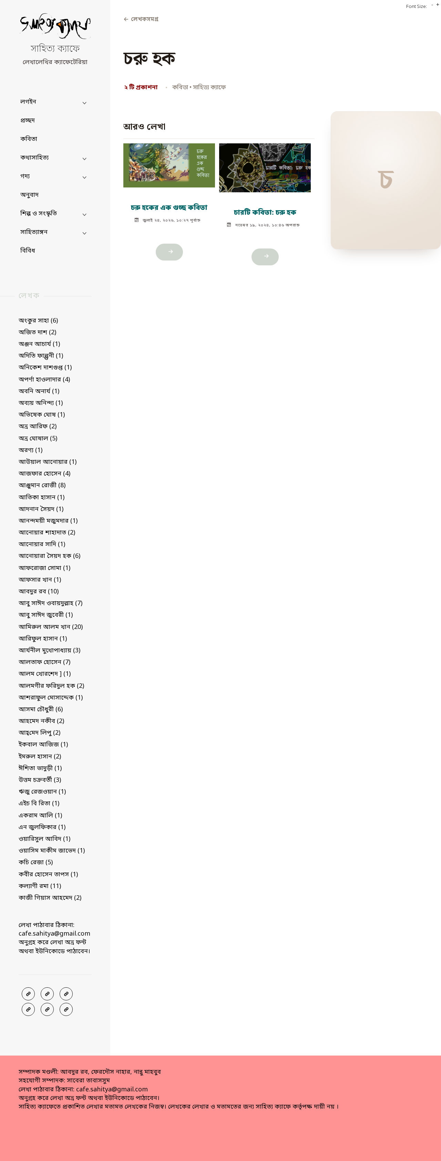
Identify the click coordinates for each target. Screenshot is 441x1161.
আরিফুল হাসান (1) (43, 639)
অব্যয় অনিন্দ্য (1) (41, 403)
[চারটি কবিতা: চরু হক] (265, 164)
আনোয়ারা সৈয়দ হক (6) (49, 556)
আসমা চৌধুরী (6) (41, 709)
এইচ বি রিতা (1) (39, 804)
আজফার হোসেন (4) (44, 474)
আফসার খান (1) (40, 580)
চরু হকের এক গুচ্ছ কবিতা (169, 208)
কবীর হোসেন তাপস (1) (48, 874)
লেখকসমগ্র (140, 19)
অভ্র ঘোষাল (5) (38, 439)
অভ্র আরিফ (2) (38, 426)
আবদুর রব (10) (39, 592)
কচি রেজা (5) (36, 862)
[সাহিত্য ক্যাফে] (55, 27)
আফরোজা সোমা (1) (44, 568)
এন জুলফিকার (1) (42, 827)
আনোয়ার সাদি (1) (42, 544)
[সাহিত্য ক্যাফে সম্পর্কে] (28, 1009)
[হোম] (66, 1009)
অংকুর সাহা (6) (38, 321)
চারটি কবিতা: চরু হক (265, 212)
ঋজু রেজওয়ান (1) (42, 792)
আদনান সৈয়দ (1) (41, 509)
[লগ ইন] (47, 993)
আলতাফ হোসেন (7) (44, 662)
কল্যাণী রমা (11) (40, 886)
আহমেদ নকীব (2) (41, 721)
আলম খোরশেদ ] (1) (45, 674)
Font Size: (416, 7)
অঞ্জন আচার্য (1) (39, 344)
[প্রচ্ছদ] (28, 993)
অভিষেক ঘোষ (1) (42, 415)
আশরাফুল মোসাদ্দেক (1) (51, 698)
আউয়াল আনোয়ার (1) (47, 462)
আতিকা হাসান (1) (41, 497)
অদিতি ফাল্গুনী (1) (41, 356)
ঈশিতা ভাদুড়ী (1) (40, 768)
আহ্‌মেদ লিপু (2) (39, 733)
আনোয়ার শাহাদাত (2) (47, 533)
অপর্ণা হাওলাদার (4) (44, 380)
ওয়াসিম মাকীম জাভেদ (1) (52, 851)
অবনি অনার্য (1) (39, 391)
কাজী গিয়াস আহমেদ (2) (50, 898)
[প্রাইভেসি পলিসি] (47, 1009)
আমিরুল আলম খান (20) (51, 627)
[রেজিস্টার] (66, 993)
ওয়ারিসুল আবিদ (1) (44, 839)
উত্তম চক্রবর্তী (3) (40, 780)
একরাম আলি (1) (40, 816)
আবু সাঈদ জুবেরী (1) (46, 615)
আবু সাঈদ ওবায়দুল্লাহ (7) (50, 603)
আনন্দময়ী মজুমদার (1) (48, 521)
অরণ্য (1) (30, 450)
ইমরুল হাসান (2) (40, 757)
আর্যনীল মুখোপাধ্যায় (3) (49, 650)
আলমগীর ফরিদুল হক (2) (51, 686)
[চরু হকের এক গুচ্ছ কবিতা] (169, 162)
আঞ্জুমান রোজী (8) (42, 485)
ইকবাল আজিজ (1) (43, 745)
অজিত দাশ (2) (37, 332)
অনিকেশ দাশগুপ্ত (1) (45, 368)
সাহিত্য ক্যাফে (55, 49)
